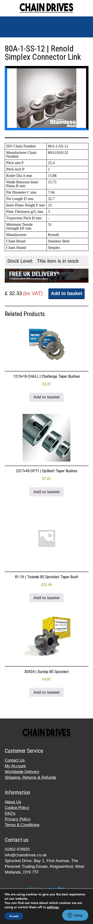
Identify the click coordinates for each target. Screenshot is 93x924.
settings (53, 907)
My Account (15, 766)
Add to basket (66, 293)
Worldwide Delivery (22, 771)
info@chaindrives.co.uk (26, 855)
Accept (13, 916)
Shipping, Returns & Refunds (30, 777)
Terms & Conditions (22, 825)
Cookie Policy (17, 807)
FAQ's (10, 813)
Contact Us (15, 760)
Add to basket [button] (46, 397)
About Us (13, 802)
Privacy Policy (18, 819)
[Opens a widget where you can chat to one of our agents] (75, 916)
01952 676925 (17, 849)
